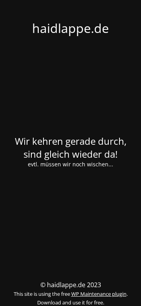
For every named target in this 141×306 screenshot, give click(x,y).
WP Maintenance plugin (99, 293)
